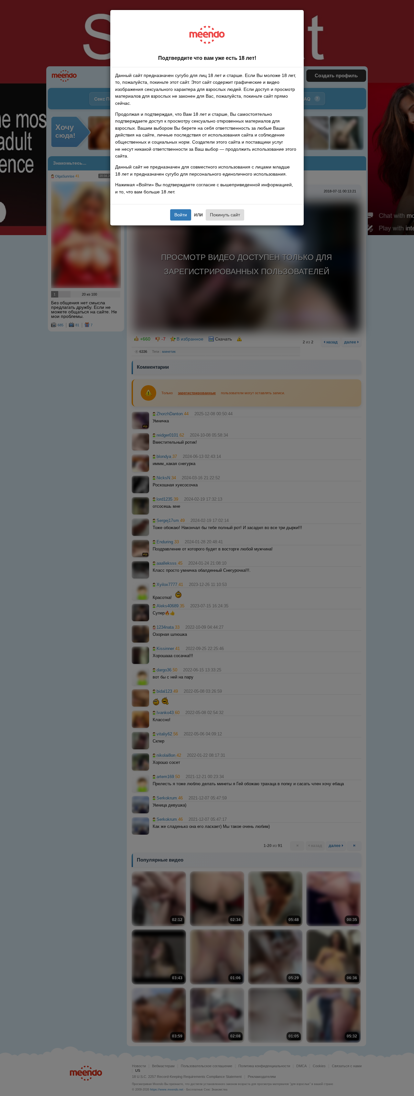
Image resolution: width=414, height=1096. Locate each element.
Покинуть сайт (225, 214)
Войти (180, 214)
